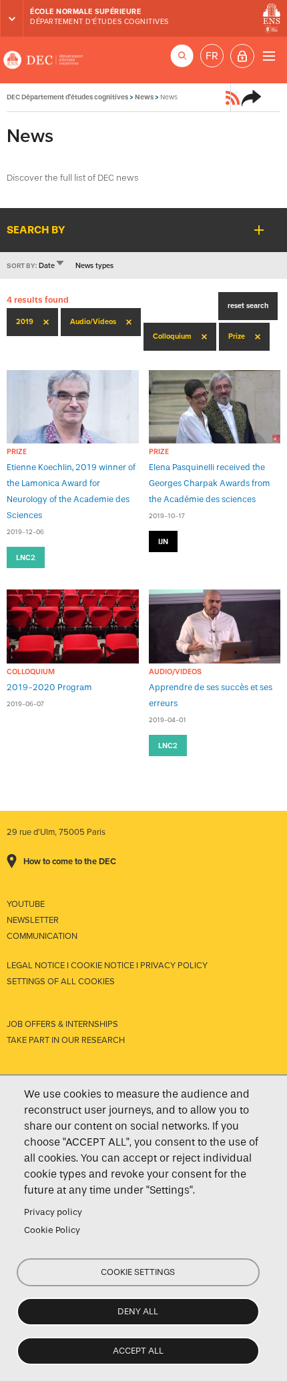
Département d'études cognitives (99, 21)
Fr (212, 56)
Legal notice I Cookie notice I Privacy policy (107, 965)
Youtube (26, 904)
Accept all (138, 1350)
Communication (42, 936)
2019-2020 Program (49, 687)
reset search (248, 305)
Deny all (137, 1311)
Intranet (242, 56)
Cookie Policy (52, 1230)
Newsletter (33, 920)
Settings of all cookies (61, 981)
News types (94, 265)
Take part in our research (66, 1040)
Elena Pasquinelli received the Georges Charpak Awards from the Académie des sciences (209, 483)
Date (52, 265)
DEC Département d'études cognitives (43, 60)
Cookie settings (138, 1272)
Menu (268, 55)
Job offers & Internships (62, 1024)
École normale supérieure (85, 11)
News (144, 97)
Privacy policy (53, 1212)
